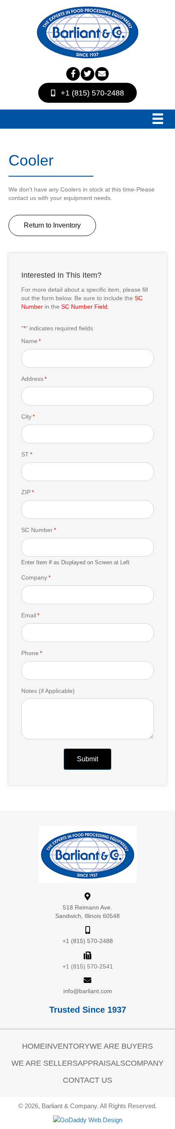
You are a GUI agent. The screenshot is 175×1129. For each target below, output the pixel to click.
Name (31, 341)
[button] (73, 74)
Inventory (67, 1046)
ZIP (27, 492)
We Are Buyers (121, 1046)
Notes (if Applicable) (48, 690)
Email (30, 615)
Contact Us (87, 1080)
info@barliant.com (87, 991)
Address (34, 378)
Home (33, 1046)
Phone (31, 653)
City (28, 416)
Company (36, 577)
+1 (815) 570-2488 (87, 941)
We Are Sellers (44, 1063)
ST (26, 454)
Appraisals (101, 1063)
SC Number (38, 529)
